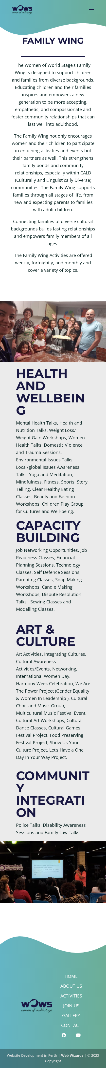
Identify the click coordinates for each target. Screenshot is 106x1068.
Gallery (71, 1015)
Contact (71, 1025)
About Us (71, 986)
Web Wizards (72, 1055)
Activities (71, 996)
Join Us (71, 1006)
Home (71, 976)
